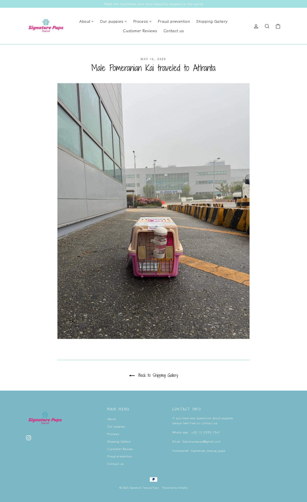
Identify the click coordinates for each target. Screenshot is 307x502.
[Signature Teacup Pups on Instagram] (28, 437)
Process (113, 434)
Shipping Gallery (119, 441)
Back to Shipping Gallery (157, 375)
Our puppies (116, 426)
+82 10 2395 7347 (205, 432)
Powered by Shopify (175, 487)
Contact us (115, 463)
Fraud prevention (119, 456)
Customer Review (120, 449)
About (111, 418)
